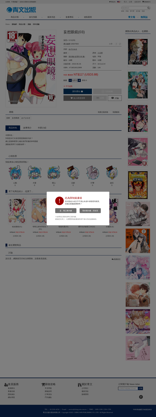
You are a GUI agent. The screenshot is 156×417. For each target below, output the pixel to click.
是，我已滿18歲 (66, 211)
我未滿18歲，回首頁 (90, 211)
